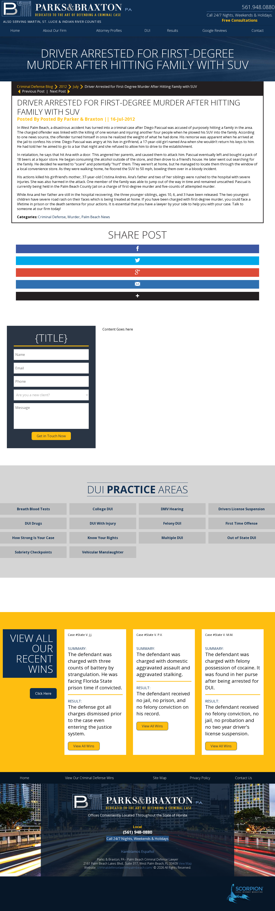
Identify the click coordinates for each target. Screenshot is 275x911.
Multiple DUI (172, 537)
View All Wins (83, 746)
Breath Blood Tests (33, 509)
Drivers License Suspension (241, 509)
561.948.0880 (258, 7)
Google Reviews (214, 30)
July (76, 86)
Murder (73, 217)
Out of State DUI (241, 537)
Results (172, 30)
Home (15, 30)
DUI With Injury (103, 523)
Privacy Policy (200, 777)
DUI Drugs (33, 523)
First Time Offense (242, 523)
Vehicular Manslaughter (103, 552)
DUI (147, 30)
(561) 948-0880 (137, 832)
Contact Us (243, 777)
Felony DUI (172, 523)
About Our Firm (54, 30)
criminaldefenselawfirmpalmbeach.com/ (125, 867)
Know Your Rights (103, 537)
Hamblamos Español (137, 851)
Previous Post (33, 91)
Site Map (160, 777)
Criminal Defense (52, 217)
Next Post (58, 91)
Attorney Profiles (109, 30)
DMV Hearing (172, 509)
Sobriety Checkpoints (33, 552)
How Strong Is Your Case (33, 537)
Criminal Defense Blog (35, 86)
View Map (185, 863)
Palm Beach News (95, 217)
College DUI (103, 509)
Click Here (43, 693)
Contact (258, 30)
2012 (63, 86)
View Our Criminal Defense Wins (89, 777)
